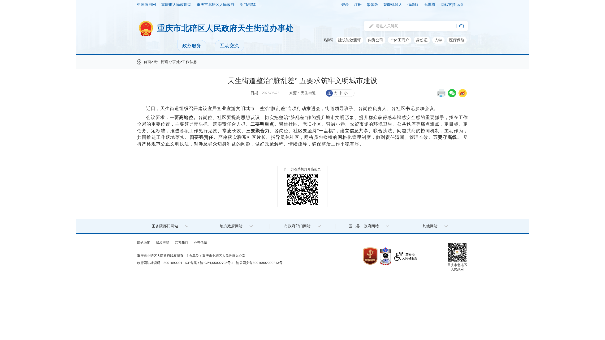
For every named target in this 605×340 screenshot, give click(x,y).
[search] (412, 26)
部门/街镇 (248, 5)
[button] (441, 93)
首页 (147, 62)
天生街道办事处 (166, 62)
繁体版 (372, 5)
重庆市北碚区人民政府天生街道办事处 (225, 28)
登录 (345, 5)
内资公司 (375, 40)
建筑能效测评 (349, 40)
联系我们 (181, 243)
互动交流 (229, 45)
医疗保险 (456, 40)
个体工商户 (399, 40)
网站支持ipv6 (452, 5)
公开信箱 (200, 243)
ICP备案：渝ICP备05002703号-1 (209, 263)
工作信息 (189, 62)
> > (170, 62)
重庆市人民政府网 (176, 5)
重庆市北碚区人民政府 (215, 5)
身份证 (422, 40)
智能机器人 (392, 5)
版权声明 (162, 243)
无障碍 (429, 5)
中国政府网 (146, 5)
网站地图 (143, 243)
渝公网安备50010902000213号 (259, 263)
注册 (358, 5)
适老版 (413, 5)
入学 (438, 40)
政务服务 (191, 45)
